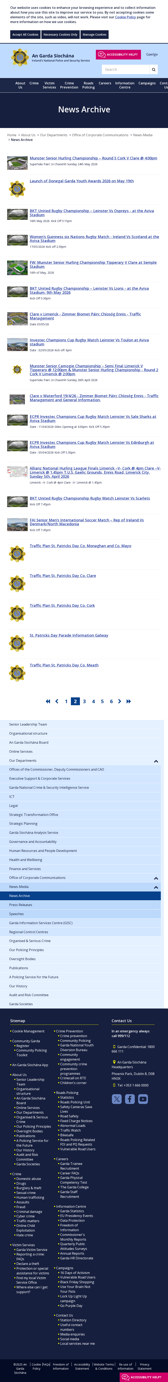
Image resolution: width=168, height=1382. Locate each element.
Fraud (20, 1207)
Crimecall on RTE (73, 1078)
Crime (16, 1174)
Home (11, 135)
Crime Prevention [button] (69, 85)
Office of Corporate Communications (100, 135)
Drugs (21, 1183)
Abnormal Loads (72, 1125)
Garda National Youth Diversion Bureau (77, 1047)
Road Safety (69, 1116)
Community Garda (26, 1041)
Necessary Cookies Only (60, 34)
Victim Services (23, 1245)
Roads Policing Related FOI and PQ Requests (77, 1142)
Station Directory (73, 1320)
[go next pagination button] (120, 701)
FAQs (46, 1364)
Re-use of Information (125, 1366)
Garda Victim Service (31, 1249)
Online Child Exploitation (25, 1228)
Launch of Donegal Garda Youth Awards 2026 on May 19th (82, 180)
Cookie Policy (125, 17)
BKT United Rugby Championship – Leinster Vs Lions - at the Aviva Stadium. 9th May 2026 (89, 290)
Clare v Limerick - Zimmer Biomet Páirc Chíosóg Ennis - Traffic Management (85, 316)
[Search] (154, 69)
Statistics (67, 1097)
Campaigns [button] (147, 83)
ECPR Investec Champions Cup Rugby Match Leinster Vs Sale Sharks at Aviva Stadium (93, 418)
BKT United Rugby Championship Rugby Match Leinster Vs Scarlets (90, 498)
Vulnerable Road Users (77, 1149)
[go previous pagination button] (57, 701)
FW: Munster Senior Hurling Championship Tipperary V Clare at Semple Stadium (93, 264)
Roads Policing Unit (75, 1102)
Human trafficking (30, 1197)
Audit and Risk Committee (27, 1157)
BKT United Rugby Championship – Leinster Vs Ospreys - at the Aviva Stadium (92, 212)
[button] (156, 761)
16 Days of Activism (75, 1272)
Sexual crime (26, 1192)
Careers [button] (105, 83)
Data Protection (72, 1220)
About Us (28, 135)
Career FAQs (69, 1173)
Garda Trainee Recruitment (71, 1166)
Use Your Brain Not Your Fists (75, 1289)
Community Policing (75, 1040)
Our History (25, 1150)
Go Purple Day (71, 1305)
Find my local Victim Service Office (31, 1280)
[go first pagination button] (48, 701)
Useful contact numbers (71, 1327)
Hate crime (24, 1235)
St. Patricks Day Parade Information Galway (69, 635)
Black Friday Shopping (77, 1282)
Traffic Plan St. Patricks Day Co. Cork (62, 605)
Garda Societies (28, 1164)
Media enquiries (72, 1334)
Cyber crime (25, 1216)
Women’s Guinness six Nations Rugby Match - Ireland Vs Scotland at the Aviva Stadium (94, 238)
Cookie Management (28, 1031)
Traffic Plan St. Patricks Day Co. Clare (63, 575)
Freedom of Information (69, 1227)
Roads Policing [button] (88, 85)
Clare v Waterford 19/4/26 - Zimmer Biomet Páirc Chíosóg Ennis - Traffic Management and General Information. (94, 397)
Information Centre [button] (124, 85)
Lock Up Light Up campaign (73, 1298)
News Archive (22, 139)
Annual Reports (72, 1253)
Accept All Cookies (25, 34)
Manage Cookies (94, 34)
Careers (62, 1159)
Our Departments (53, 135)
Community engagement (70, 1057)
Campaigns (64, 1268)
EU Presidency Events (76, 1215)
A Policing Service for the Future (32, 1143)
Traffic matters (27, 1221)
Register (22, 1045)
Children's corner (73, 1083)
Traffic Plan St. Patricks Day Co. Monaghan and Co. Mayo (80, 545)
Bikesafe (67, 1135)
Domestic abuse (28, 1178)
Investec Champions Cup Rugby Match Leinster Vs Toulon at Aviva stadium (89, 342)
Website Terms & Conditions (104, 1366)
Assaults (22, 1202)
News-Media (142, 135)
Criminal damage (29, 1211)
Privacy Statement (145, 1366)
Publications (25, 1136)
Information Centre (71, 1206)
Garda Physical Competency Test (73, 1180)
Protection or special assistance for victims (32, 1270)
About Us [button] (20, 85)
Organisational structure (27, 1091)
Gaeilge (152, 54)
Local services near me (77, 1343)
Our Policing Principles (33, 1126)
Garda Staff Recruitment (69, 1194)
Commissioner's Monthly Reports (73, 1237)
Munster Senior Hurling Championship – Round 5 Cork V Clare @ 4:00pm (93, 158)
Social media (69, 1339)
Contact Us (64, 1315)
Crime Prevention (69, 1031)
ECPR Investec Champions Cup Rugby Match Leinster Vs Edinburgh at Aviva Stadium (92, 444)
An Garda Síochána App (30, 1065)
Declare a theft (27, 1263)
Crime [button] (34, 83)
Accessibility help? (122, 54)
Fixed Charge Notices (76, 1121)
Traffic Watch (70, 1130)
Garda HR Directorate (76, 1258)
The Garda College (74, 1187)
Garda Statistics (72, 1211)
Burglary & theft (28, 1188)
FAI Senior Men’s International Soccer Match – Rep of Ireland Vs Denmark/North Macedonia (87, 522)
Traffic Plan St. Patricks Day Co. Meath (64, 665)
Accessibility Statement (82, 1366)
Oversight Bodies (29, 1131)
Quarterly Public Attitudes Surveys (73, 1246)
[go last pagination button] (129, 701)
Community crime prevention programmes (73, 1069)
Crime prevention (73, 1036)
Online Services (28, 1107)
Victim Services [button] (49, 85)
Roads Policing (67, 1092)
